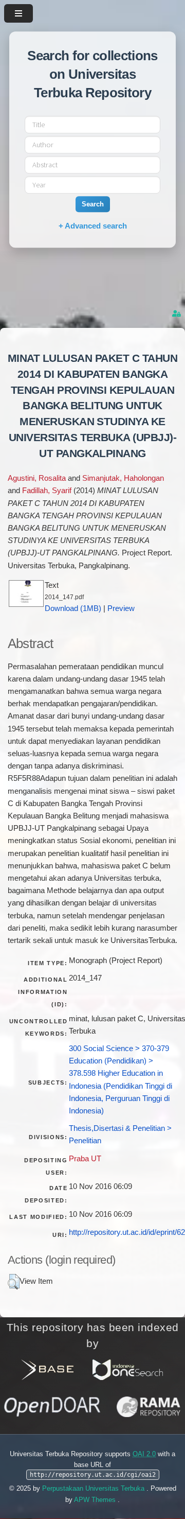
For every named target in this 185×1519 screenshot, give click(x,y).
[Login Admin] (177, 313)
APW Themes (96, 1500)
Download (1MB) (73, 608)
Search (93, 204)
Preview (121, 608)
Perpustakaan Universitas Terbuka (94, 1488)
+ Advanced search (93, 225)
